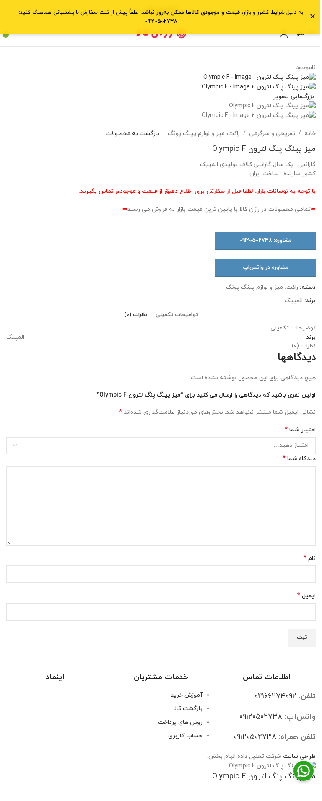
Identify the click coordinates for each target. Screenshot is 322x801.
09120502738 (161, 21)
